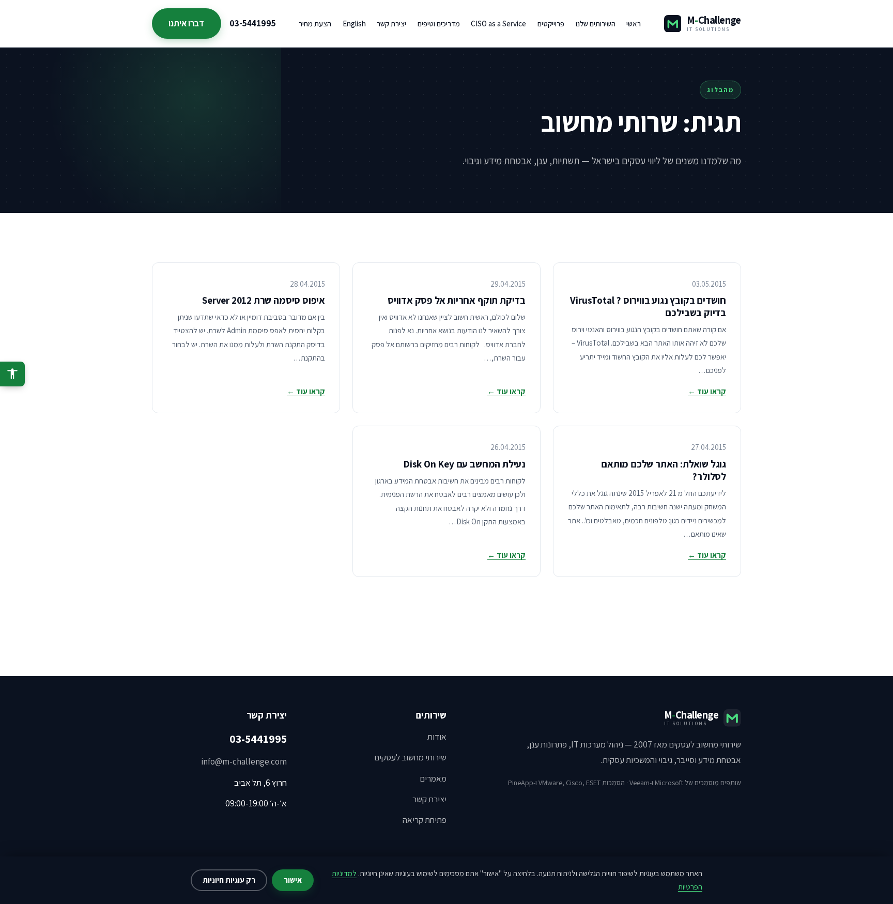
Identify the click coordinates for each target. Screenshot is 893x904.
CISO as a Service (498, 23)
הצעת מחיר (315, 23)
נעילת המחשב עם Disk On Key (464, 464)
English (354, 23)
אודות (436, 736)
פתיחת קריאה (424, 819)
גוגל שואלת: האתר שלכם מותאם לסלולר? (663, 470)
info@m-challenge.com (244, 761)
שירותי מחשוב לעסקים (410, 757)
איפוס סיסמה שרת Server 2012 (263, 300)
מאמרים (433, 778)
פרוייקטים (550, 23)
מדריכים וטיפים (439, 23)
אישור (293, 880)
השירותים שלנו (595, 23)
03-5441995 (252, 23)
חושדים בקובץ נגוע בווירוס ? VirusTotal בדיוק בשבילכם (648, 306)
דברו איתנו (186, 23)
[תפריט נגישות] (12, 374)
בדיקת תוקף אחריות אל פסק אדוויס (457, 300)
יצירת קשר (391, 23)
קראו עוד (707, 391)
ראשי (633, 23)
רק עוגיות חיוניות (229, 880)
